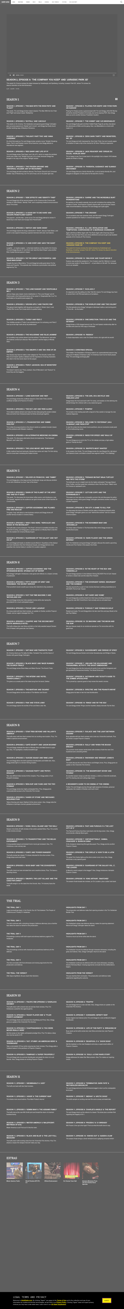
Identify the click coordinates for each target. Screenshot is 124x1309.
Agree (106, 1301)
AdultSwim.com (26, 1300)
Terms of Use (61, 1300)
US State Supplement (58, 1304)
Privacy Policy (61, 1302)
